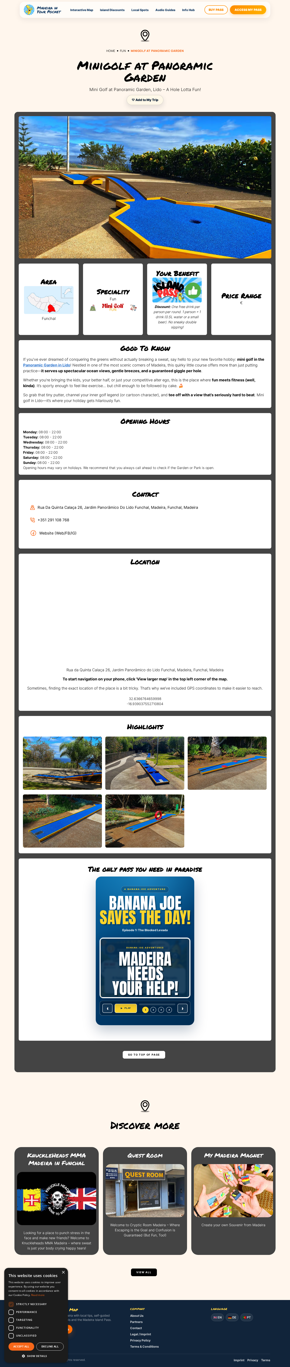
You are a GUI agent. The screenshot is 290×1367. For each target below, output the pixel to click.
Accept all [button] (21, 1346)
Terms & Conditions (144, 1346)
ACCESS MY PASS (248, 9)
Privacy (252, 1360)
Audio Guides (165, 10)
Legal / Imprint (140, 1334)
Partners (136, 1322)
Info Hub (188, 10)
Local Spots (140, 10)
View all (143, 1272)
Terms (265, 1360)
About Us (137, 1315)
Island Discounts (112, 10)
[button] (36, 1355)
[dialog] (36, 1315)
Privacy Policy (140, 1340)
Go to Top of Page (144, 1054)
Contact (136, 1328)
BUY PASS (216, 9)
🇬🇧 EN (217, 1317)
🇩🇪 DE (232, 1317)
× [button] (63, 1272)
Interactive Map (81, 10)
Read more (38, 1295)
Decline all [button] (50, 1346)
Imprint (239, 1360)
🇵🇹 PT (247, 1317)
